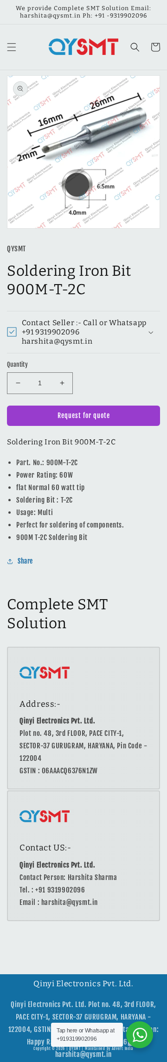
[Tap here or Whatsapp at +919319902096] (139, 1034)
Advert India (123, 1048)
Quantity (17, 364)
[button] (11, 47)
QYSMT (75, 1048)
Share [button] (25, 561)
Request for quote (84, 415)
